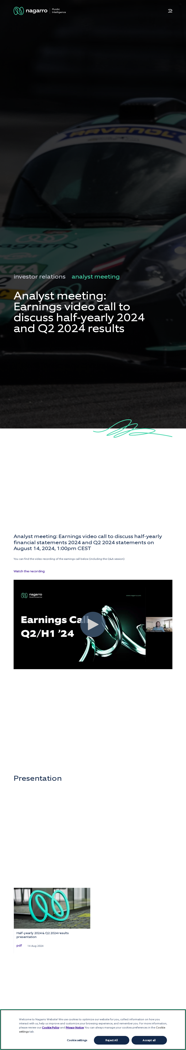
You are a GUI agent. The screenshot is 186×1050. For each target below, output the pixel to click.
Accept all (149, 1040)
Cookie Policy (50, 1027)
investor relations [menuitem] (40, 276)
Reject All (111, 1040)
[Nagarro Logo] (40, 11)
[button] (170, 11)
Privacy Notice (75, 1027)
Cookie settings (77, 1040)
